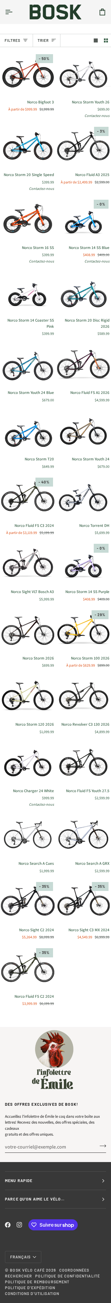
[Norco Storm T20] (28, 430)
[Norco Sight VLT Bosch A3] (28, 562)
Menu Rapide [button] (18, 1180)
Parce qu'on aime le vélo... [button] (35, 1199)
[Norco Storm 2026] (28, 629)
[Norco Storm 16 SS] (28, 218)
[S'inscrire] (101, 1146)
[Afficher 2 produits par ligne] (106, 40)
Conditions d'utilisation (32, 1293)
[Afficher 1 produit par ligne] (96, 40)
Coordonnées (74, 1270)
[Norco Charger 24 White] (28, 761)
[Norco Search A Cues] (28, 834)
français (20, 1256)
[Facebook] (7, 1225)
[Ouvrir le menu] (14, 12)
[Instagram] (19, 1225)
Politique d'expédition (30, 1287)
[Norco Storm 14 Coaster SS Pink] (28, 291)
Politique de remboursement (37, 1281)
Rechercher (18, 1275)
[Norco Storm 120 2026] (28, 695)
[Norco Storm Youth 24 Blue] (28, 363)
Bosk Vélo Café (27, 1270)
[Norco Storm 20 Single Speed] (28, 145)
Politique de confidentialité (67, 1275)
